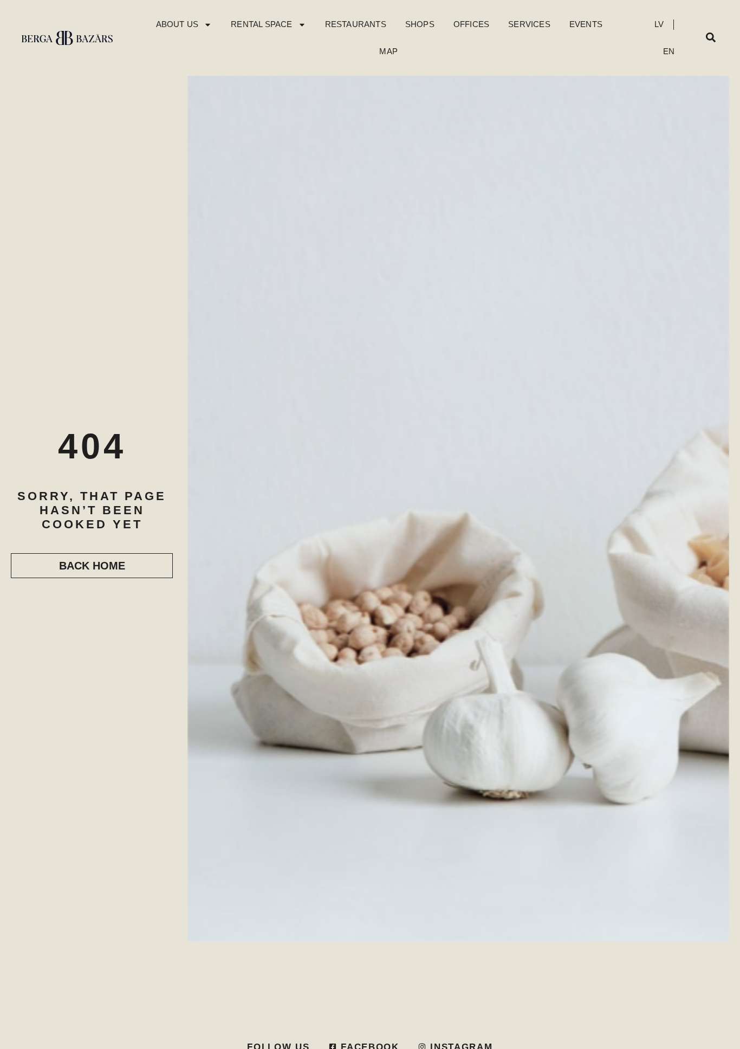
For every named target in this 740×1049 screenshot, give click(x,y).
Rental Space (261, 24)
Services (529, 24)
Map (388, 51)
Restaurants (355, 24)
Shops (419, 24)
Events (585, 24)
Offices (471, 24)
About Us (177, 24)
